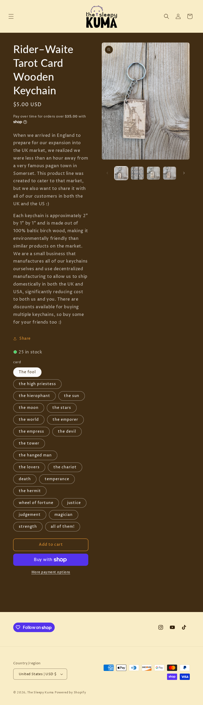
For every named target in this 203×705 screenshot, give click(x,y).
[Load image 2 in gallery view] (137, 173)
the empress (31, 431)
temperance (57, 479)
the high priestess (37, 383)
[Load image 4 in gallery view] (169, 173)
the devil (67, 431)
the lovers (29, 467)
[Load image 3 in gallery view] (153, 173)
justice (74, 502)
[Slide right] (184, 173)
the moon (29, 407)
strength (28, 526)
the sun (71, 395)
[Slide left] (107, 173)
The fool (27, 372)
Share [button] (25, 338)
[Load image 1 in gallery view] (121, 173)
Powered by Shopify (70, 692)
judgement (30, 514)
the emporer (65, 419)
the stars (61, 407)
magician (63, 514)
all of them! (63, 526)
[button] (11, 16)
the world (29, 419)
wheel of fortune (36, 502)
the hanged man (35, 455)
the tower (29, 443)
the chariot (65, 467)
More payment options (50, 572)
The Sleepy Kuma (40, 692)
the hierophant (34, 395)
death (25, 479)
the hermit (30, 490)
